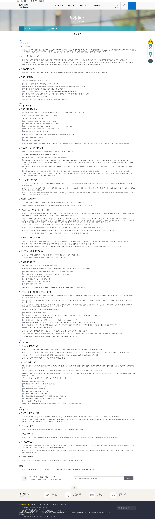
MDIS (28, 6)
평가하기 (127, 478)
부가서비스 (28, 29)
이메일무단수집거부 (36, 504)
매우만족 (33, 479)
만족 (39, 479)
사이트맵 (63, 504)
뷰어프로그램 (54, 504)
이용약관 (54, 29)
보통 (44, 479)
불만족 (50, 479)
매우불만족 (58, 479)
